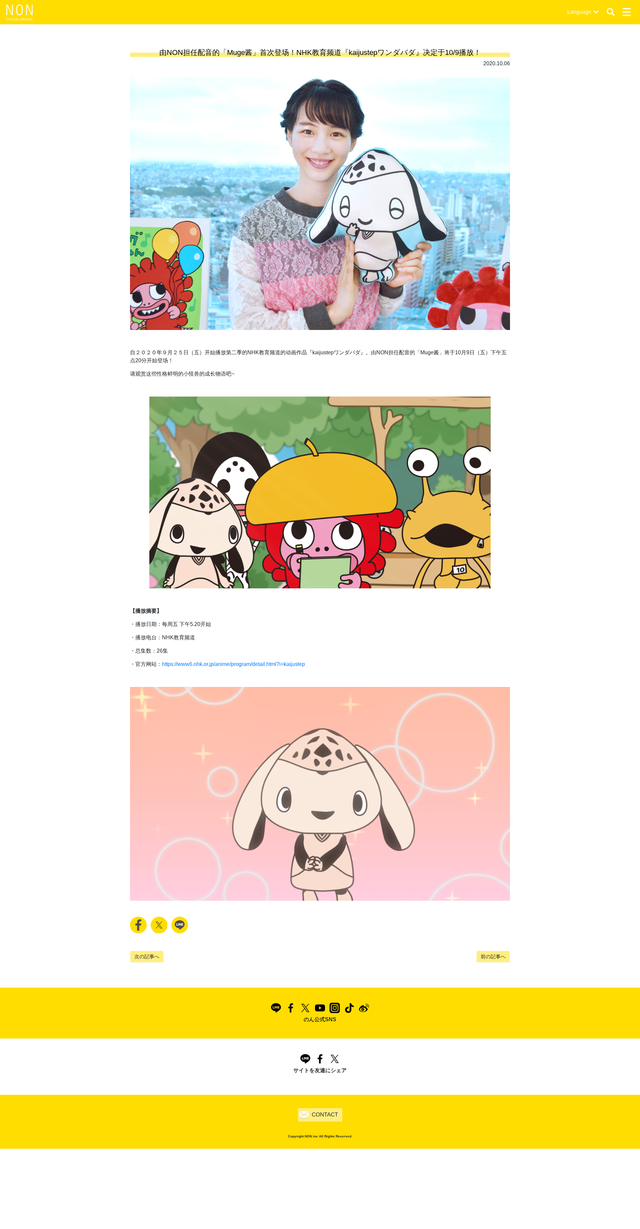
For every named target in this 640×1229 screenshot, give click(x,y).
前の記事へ (493, 956)
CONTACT (325, 1114)
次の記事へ (146, 956)
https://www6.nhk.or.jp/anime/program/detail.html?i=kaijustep (233, 664)
